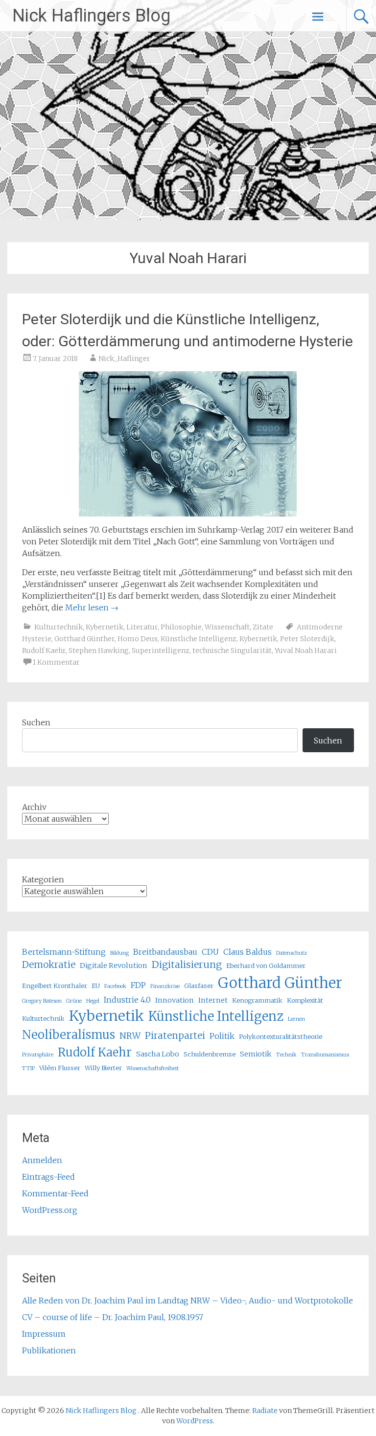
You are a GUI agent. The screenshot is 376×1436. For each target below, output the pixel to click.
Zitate (263, 627)
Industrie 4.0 (127, 1000)
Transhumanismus (325, 1055)
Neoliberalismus (68, 1034)
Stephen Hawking (99, 650)
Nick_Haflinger (124, 358)
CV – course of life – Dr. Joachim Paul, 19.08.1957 (112, 1317)
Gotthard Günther (84, 638)
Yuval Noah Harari (306, 650)
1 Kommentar (56, 662)
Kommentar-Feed (55, 1193)
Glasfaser (198, 985)
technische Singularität (232, 650)
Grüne (74, 1001)
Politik (222, 1036)
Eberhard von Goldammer (266, 965)
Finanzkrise (165, 986)
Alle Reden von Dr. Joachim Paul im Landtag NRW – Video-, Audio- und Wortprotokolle (187, 1300)
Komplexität (305, 1000)
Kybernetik (104, 627)
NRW (130, 1036)
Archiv (34, 807)
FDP (138, 985)
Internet (213, 1000)
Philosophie (181, 627)
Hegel (92, 1001)
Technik (286, 1055)
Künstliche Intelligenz (198, 638)
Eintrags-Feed (48, 1177)
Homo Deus (138, 638)
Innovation (174, 1000)
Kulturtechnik (58, 627)
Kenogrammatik (257, 1000)
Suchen (36, 722)
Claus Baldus (247, 952)
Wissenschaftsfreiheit (152, 1068)
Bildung (119, 953)
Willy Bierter (103, 1068)
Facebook (115, 986)
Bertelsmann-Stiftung (64, 952)
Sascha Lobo (157, 1054)
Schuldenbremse (209, 1054)
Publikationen (49, 1350)
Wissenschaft (227, 627)
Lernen (296, 1019)
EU (96, 985)
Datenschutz (291, 953)
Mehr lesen (91, 607)
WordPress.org (49, 1210)
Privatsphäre (37, 1055)
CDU (210, 952)
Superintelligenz (160, 650)
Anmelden (42, 1160)
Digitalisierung (187, 964)
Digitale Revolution (113, 965)
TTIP (28, 1068)
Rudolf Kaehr (44, 650)
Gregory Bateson (42, 1001)
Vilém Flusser (59, 1068)
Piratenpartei (175, 1035)
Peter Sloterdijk (307, 638)
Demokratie (48, 964)
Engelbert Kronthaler (54, 985)
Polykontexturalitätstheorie (280, 1036)
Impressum (44, 1334)
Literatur (142, 627)
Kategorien (43, 879)
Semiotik (256, 1054)
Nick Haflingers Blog (91, 15)
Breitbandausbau (165, 952)
